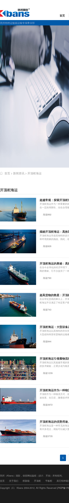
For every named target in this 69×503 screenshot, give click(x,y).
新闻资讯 (18, 173)
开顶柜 (37, 480)
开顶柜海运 (34, 173)
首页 (62, 15)
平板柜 (48, 480)
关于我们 (13, 480)
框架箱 (26, 480)
